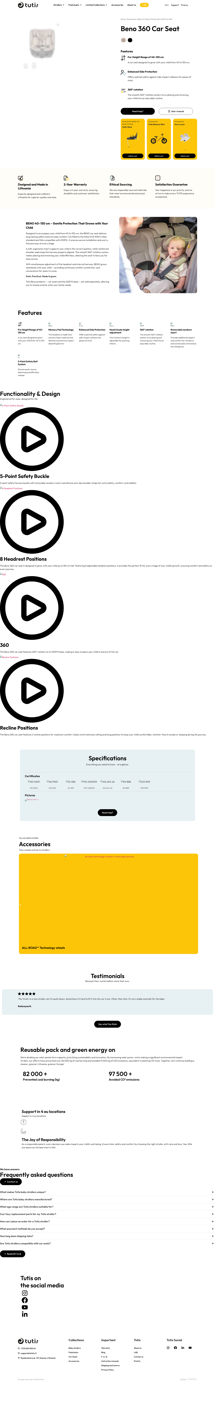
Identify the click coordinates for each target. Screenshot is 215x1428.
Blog (103, 1352)
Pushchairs (73, 1352)
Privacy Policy (107, 1370)
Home (123, 19)
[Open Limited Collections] (106, 5)
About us (137, 1348)
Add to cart (132, 156)
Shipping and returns (110, 1365)
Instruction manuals (110, 1361)
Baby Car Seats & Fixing (146, 19)
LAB (136, 1352)
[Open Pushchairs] (81, 5)
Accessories (131, 19)
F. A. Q (104, 1356)
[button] (166, 5)
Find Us (137, 1361)
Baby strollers (75, 1348)
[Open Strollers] (63, 5)
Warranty (105, 1348)
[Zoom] (58, 25)
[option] (123, 40)
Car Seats (73, 1356)
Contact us (138, 1356)
